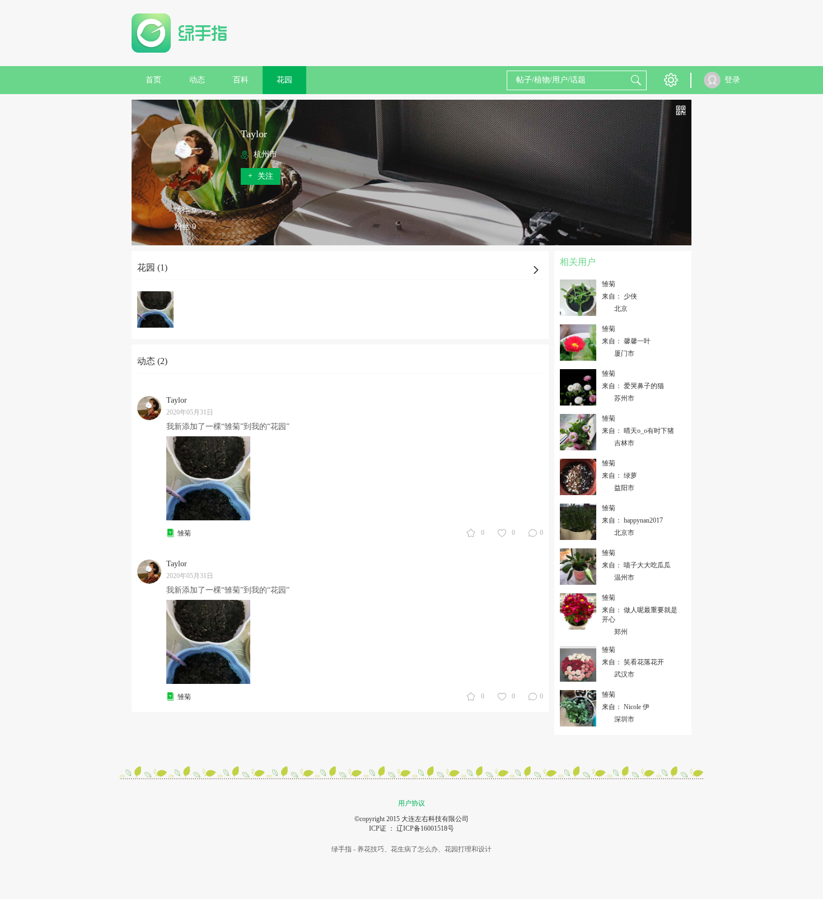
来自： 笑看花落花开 (633, 662)
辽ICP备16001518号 (425, 828)
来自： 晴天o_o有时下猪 (638, 431)
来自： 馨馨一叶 (626, 341)
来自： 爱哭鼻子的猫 (633, 386)
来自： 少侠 (619, 296)
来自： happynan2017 (632, 520)
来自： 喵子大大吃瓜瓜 (636, 565)
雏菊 (184, 533)
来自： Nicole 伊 (625, 707)
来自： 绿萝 (619, 475)
